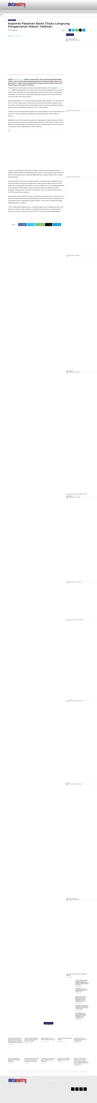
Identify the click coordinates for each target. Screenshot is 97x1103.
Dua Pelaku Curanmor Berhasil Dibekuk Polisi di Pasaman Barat (80, 1040)
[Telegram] (83, 30)
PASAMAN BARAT (12, 20)
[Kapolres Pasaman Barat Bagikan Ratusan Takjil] (65, 1052)
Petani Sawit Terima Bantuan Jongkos (65, 1039)
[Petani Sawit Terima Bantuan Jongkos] (65, 1031)
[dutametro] (9, 30)
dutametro (14, 30)
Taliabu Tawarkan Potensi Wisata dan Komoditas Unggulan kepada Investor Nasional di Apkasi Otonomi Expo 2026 (82, 983)
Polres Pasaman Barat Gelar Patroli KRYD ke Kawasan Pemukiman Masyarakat (32, 1060)
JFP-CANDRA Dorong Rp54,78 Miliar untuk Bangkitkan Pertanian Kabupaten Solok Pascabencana (80, 1016)
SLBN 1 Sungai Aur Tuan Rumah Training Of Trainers (48, 1039)
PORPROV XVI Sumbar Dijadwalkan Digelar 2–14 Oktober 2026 (81, 990)
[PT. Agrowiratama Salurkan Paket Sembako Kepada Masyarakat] (48, 1052)
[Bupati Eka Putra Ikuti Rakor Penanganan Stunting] (77, 966)
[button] (86, 12)
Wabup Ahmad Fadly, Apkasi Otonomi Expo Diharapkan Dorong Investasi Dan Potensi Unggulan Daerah (80, 999)
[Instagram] (77, 1089)
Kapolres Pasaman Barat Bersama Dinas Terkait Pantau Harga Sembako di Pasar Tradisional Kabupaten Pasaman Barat (81, 1061)
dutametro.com (18, 79)
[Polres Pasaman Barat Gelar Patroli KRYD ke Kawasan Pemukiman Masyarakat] (32, 1052)
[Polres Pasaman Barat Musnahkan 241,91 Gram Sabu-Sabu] (15, 1052)
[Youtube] (85, 1089)
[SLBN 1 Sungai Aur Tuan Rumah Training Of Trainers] (48, 1031)
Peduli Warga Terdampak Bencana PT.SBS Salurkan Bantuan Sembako (31, 1040)
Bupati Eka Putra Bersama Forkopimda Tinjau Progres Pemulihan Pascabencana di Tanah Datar (82, 1007)
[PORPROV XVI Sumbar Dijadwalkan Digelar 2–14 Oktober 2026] (70, 991)
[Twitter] (73, 30)
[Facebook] (69, 30)
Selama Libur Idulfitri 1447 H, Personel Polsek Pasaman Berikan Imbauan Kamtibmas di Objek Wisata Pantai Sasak (15, 1040)
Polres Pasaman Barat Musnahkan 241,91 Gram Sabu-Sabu (14, 1060)
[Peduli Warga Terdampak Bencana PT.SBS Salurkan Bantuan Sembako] (32, 1031)
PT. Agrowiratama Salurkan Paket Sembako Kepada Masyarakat (48, 1060)
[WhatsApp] (76, 30)
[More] (87, 30)
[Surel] (80, 30)
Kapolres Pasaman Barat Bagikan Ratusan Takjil (64, 1059)
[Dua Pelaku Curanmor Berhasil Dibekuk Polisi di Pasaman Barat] (81, 1031)
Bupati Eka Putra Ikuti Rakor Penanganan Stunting (76, 974)
